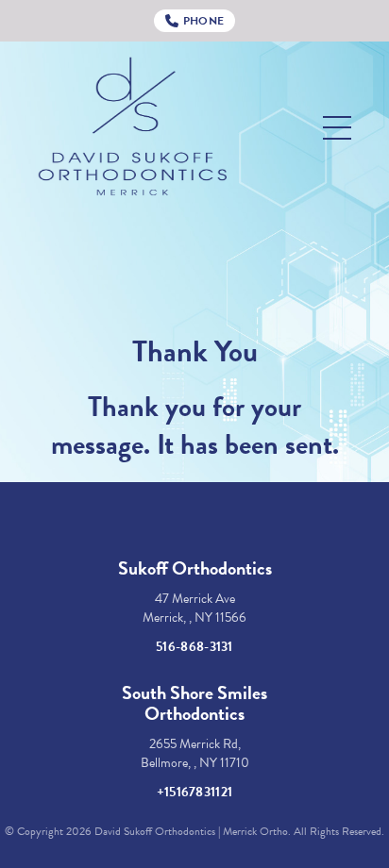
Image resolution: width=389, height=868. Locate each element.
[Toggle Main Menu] (337, 128)
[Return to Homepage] (132, 128)
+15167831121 (195, 792)
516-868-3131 (194, 647)
